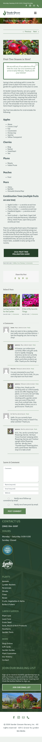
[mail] (34, 5)
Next (35, 32)
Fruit (18, 263)
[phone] (38, 5)
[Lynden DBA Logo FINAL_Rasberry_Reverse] (7, 560)
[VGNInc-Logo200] (11, 11)
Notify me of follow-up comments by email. (17, 500)
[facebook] (26, 5)
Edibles (15, 263)
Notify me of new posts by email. (26, 505)
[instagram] (30, 5)
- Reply (28, 327)
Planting (22, 263)
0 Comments (15, 314)
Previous (28, 32)
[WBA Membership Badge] (7, 546)
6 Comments (29, 263)
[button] (4, 304)
